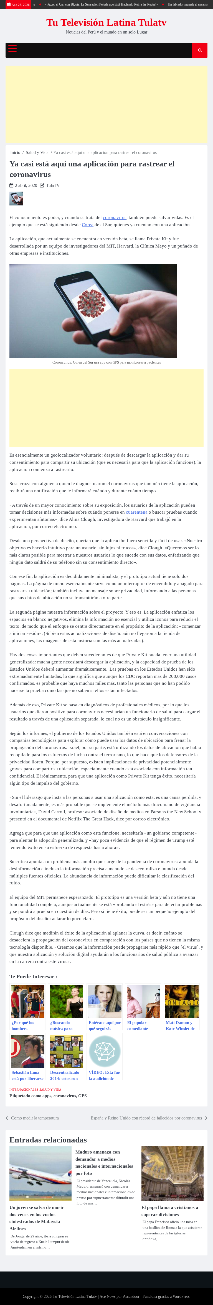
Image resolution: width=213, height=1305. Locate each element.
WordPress (181, 1296)
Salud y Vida (50, 1089)
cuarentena (137, 512)
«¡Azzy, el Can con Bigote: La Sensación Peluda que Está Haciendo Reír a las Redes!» (92, 4)
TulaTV (53, 185)
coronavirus (114, 217)
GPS (82, 1095)
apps (46, 1095)
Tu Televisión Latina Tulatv (106, 22)
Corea (87, 224)
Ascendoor (131, 1296)
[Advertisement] (106, 104)
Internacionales (23, 1089)
